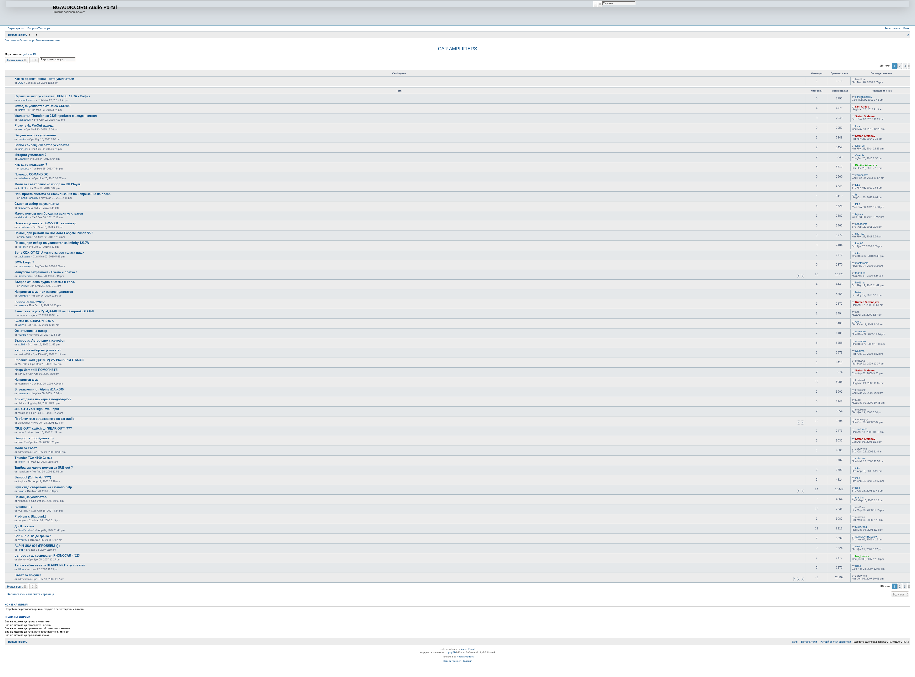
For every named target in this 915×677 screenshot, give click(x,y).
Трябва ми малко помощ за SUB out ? (44, 467)
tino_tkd (25, 237)
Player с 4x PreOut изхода (34, 125)
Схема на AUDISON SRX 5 (34, 321)
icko (857, 253)
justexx (24, 168)
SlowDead (24, 276)
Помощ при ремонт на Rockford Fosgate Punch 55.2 (54, 233)
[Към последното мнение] (867, 79)
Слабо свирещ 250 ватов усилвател (42, 145)
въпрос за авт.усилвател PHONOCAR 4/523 (47, 555)
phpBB (452, 652)
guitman (27, 54)
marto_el (860, 272)
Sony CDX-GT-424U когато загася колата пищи (49, 252)
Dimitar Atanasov (866, 165)
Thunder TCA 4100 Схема (33, 458)
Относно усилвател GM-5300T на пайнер (45, 223)
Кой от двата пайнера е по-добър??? (43, 399)
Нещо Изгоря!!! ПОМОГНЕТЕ (36, 370)
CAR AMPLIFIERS (457, 48)
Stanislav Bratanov (866, 536)
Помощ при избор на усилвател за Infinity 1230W (52, 243)
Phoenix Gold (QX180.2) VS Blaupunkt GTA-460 (49, 360)
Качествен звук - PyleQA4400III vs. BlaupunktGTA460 (54, 311)
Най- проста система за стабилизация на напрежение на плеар (63, 194)
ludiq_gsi (23, 149)
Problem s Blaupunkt (30, 516)
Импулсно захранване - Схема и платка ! (46, 272)
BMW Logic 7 (24, 262)
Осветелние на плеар (31, 331)
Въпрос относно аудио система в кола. (45, 282)
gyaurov (22, 540)
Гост (20, 549)
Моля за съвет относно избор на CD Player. (48, 184)
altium (858, 546)
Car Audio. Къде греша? (33, 536)
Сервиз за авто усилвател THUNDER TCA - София (52, 96)
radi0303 (23, 295)
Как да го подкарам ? (31, 164)
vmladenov (24, 178)
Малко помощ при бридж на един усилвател (49, 213)
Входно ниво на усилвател (35, 135)
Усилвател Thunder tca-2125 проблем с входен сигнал (56, 116)
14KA (23, 285)
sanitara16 (861, 429)
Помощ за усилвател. (31, 497)
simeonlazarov (26, 100)
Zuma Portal (467, 649)
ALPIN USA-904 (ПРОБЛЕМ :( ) (37, 546)
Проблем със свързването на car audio (45, 419)
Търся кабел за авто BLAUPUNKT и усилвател (50, 565)
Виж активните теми (48, 40)
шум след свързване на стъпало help (43, 487)
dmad (21, 491)
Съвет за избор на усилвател (37, 203)
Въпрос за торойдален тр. (35, 438)
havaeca (23, 393)
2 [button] (899, 66)
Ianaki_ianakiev (29, 197)
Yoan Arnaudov (465, 656)
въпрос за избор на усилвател (38, 350)
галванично (23, 506)
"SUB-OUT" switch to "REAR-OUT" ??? (43, 428)
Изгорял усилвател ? (30, 155)
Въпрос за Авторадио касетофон (40, 340)
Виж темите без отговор (19, 40)
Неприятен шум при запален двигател (44, 291)
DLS (35, 54)
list (856, 194)
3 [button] (905, 66)
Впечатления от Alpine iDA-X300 (39, 389)
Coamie (22, 158)
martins (22, 139)
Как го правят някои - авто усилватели (44, 79)
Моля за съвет (26, 448)
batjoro (859, 292)
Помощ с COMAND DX (31, 174)
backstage (24, 256)
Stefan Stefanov (865, 116)
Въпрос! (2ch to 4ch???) (33, 477)
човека (22, 305)
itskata (21, 207)
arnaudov (860, 331)
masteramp (24, 266)
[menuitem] (37, 28)
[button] (909, 66)
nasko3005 (24, 119)
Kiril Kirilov (862, 106)
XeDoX (22, 188)
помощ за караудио (30, 301)
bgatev (859, 214)
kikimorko (23, 217)
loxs (20, 129)
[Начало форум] (29, 12)
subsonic (860, 458)
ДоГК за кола (24, 526)
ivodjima (859, 282)
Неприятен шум (27, 379)
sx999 (21, 344)
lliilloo (21, 569)
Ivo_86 (22, 246)
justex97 (23, 109)
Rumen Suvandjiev (867, 302)
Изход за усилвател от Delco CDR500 (42, 106)
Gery (21, 324)
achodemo (24, 227)
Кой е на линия (16, 604)
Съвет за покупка (28, 575)
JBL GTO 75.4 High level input (37, 409)
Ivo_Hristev (862, 556)
